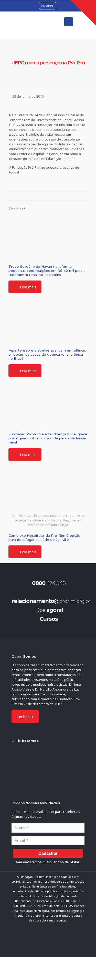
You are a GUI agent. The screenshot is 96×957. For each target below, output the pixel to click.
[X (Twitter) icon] (44, 941)
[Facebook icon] (36, 941)
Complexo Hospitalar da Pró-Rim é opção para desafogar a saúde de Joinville (44, 537)
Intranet (47, 5)
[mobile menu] (68, 21)
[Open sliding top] (83, 13)
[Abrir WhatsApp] (83, 944)
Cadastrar (48, 853)
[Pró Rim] (25, 25)
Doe (49, 610)
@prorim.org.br (51, 601)
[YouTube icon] (52, 941)
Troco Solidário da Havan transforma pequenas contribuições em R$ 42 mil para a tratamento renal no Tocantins (47, 270)
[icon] (60, 941)
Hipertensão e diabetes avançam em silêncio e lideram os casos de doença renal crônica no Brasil (47, 354)
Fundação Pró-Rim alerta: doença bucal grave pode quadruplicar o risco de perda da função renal (47, 438)
